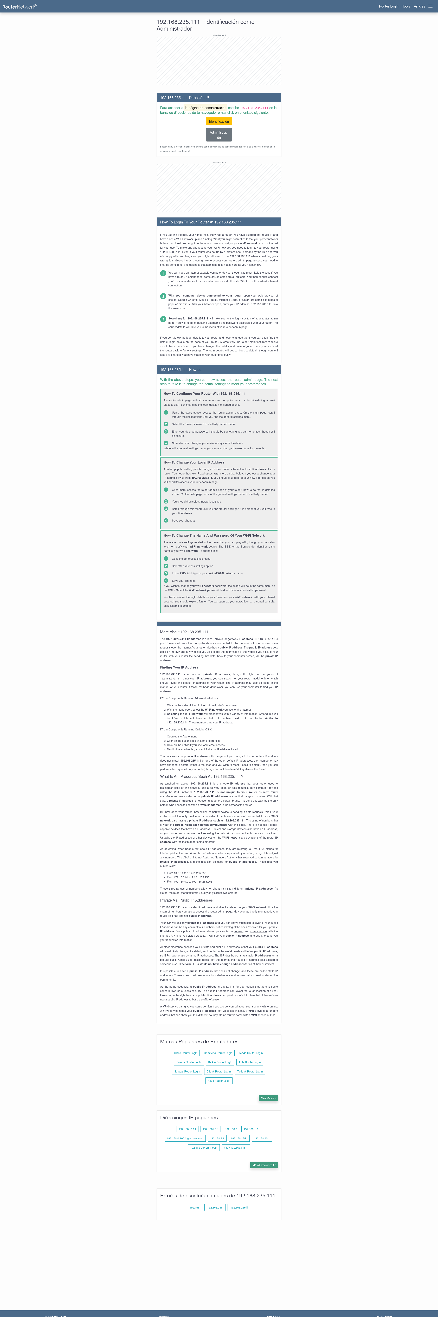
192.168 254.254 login (203, 1147)
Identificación (219, 121)
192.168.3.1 (217, 1138)
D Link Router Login (219, 1071)
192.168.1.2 (251, 1129)
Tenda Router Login (251, 1053)
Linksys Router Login (189, 1062)
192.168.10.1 (262, 1138)
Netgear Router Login (187, 1071)
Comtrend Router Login (218, 1053)
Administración (219, 135)
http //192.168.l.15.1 (236, 1147)
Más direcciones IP (264, 1165)
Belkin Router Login (220, 1062)
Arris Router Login (250, 1062)
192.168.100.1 (187, 1129)
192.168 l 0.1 (210, 1129)
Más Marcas (268, 1098)
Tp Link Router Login (250, 1071)
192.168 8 (231, 1129)
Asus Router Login (219, 1081)
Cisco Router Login (185, 1053)
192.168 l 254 (239, 1138)
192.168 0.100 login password (185, 1138)
